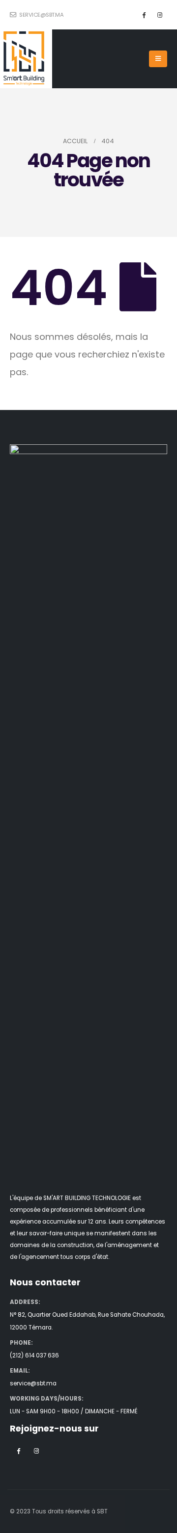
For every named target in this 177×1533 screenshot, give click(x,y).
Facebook (18, 1450)
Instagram (36, 1450)
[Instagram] (160, 15)
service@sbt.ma (40, 15)
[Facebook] (143, 15)
